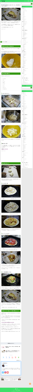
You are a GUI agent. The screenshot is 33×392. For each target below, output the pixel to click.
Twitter (2, 373)
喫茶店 (24, 131)
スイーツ (24, 125)
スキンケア (24, 74)
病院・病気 (24, 136)
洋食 (24, 132)
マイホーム (24, 103)
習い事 (24, 81)
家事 (23, 26)
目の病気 (24, 57)
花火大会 (24, 16)
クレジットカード (25, 68)
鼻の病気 (24, 150)
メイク (24, 75)
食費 (24, 156)
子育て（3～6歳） (25, 79)
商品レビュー (24, 21)
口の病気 (24, 55)
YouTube (7, 373)
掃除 (24, 112)
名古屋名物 (24, 44)
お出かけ (23, 8)
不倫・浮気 (24, 32)
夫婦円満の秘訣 (25, 118)
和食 (24, 45)
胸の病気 (24, 145)
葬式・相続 (24, 70)
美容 (23, 157)
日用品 (24, 25)
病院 (24, 56)
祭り (24, 15)
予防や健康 (24, 54)
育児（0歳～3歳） (25, 167)
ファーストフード (25, 126)
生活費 (24, 69)
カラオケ (24, 9)
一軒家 (24, 20)
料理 (20, 360)
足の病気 (24, 62)
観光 (23, 102)
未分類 (23, 50)
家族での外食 (24, 38)
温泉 (24, 14)
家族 (24, 120)
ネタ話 (24, 31)
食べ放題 (24, 133)
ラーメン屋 (24, 43)
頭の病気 (24, 63)
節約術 (23, 151)
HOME (17, 388)
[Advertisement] (11, 34)
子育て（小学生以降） (26, 80)
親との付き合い (25, 37)
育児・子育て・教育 (25, 162)
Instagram (5, 373)
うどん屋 (24, 124)
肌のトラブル (24, 144)
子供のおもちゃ (25, 107)
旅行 (24, 97)
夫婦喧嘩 (24, 119)
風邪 (24, 64)
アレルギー (24, 137)
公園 (24, 96)
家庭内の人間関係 (25, 30)
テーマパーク (25, 95)
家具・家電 (24, 108)
